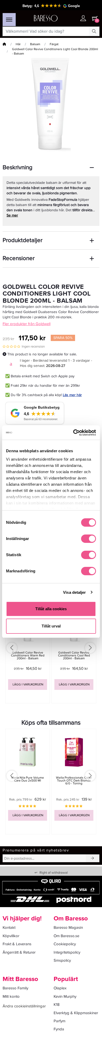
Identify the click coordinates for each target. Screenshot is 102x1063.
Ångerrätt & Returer (19, 952)
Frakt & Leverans (17, 944)
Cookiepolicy (65, 944)
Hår (18, 44)
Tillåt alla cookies (51, 609)
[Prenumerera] (92, 858)
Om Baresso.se (66, 935)
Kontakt (9, 927)
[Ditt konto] (83, 18)
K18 (57, 1004)
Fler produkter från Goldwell (26, 323)
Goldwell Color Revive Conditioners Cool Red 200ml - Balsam (74, 655)
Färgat (54, 44)
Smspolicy (62, 960)
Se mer (12, 215)
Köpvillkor (11, 935)
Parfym (59, 1021)
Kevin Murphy (65, 996)
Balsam (35, 44)
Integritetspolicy (67, 952)
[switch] (88, 539)
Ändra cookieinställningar (24, 1006)
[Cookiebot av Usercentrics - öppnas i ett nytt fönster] (73, 432)
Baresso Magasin (68, 927)
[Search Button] (94, 31)
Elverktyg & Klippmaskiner (76, 1013)
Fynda (59, 1029)
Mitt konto (11, 996)
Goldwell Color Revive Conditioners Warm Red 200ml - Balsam (27, 655)
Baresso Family (15, 988)
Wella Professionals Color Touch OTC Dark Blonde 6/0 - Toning (74, 780)
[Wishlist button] (72, 18)
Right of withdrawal (51, 873)
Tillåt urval (51, 626)
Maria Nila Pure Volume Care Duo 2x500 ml (27, 779)
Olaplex (60, 988)
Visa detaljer (74, 592)
